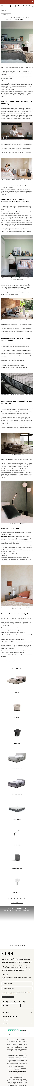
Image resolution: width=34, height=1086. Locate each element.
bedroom (8, 619)
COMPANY (5, 1023)
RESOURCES (5, 1012)
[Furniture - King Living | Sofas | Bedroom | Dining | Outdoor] (14, 6)
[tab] (17, 1012)
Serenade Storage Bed (17, 768)
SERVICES (5, 1020)
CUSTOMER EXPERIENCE (9, 1016)
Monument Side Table (17, 868)
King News (4, 10)
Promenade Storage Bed (17, 794)
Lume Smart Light (11, 523)
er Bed (4, 607)
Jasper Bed (13, 179)
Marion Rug (25, 319)
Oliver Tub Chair (12, 181)
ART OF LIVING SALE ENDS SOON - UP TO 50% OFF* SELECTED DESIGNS (16, 2)
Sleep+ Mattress (17, 819)
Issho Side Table (19, 181)
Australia (5, 1005)
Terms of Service (11, 993)
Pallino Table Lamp (17, 892)
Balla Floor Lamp (23, 523)
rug (8, 459)
